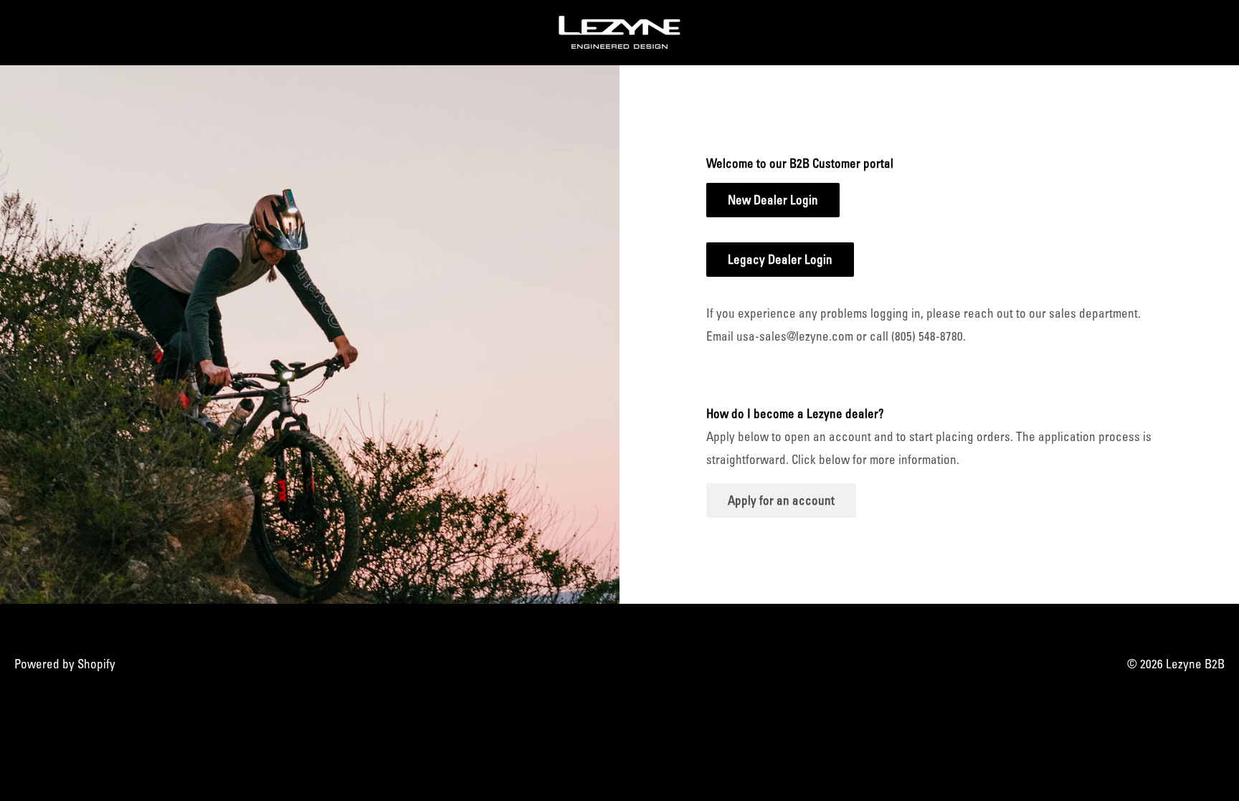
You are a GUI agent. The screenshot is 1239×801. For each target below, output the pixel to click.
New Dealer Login (773, 199)
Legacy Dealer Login (780, 259)
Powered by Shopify (64, 663)
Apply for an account (781, 500)
